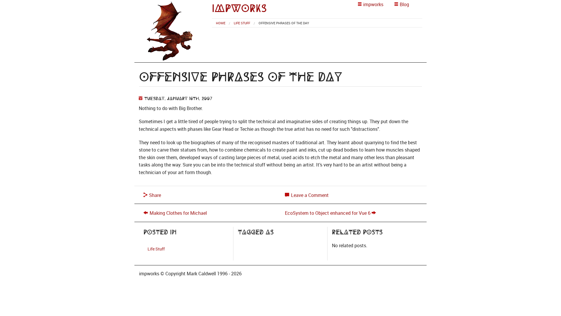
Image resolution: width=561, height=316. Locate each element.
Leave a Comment (309, 195)
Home (220, 23)
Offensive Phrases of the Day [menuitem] (284, 23)
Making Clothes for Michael (178, 213)
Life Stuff (242, 23)
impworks (239, 8)
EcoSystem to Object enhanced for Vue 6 (327, 213)
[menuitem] (220, 23)
